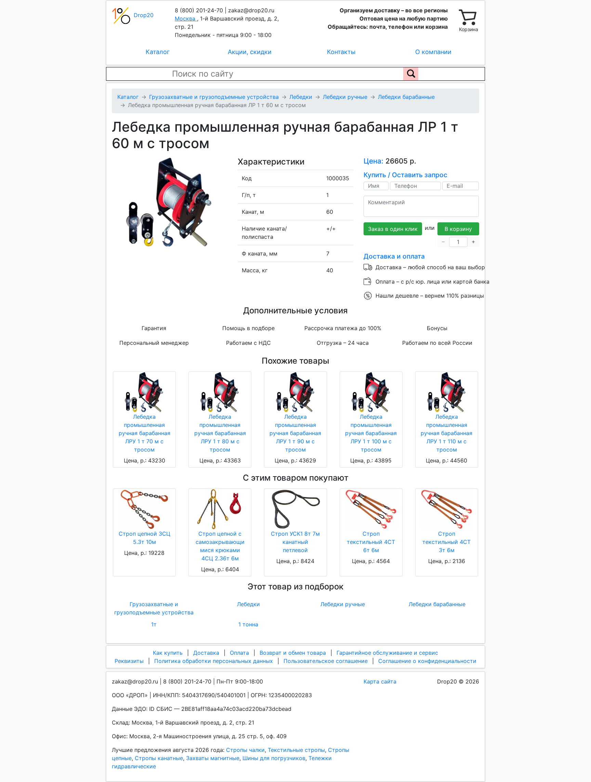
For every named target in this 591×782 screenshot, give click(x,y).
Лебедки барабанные (437, 604)
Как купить (168, 652)
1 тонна (248, 624)
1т (154, 624)
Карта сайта (380, 681)
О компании (433, 51)
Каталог (158, 51)
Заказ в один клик (393, 228)
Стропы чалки (245, 749)
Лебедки (248, 604)
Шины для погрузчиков (273, 758)
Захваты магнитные (212, 758)
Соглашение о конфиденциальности (427, 660)
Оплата (239, 652)
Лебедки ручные (342, 604)
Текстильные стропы (296, 749)
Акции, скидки (250, 51)
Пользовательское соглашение (326, 660)
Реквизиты (129, 660)
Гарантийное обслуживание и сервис (387, 652)
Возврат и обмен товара (293, 652)
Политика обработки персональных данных (213, 660)
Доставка (206, 652)
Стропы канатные (159, 758)
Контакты (341, 51)
